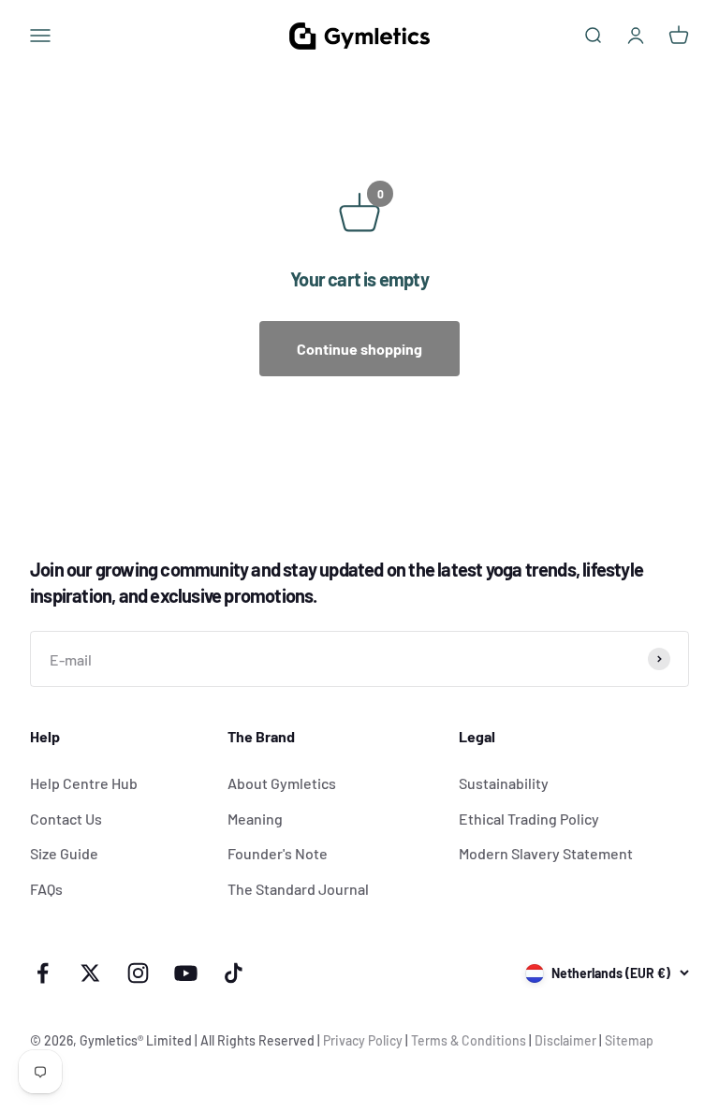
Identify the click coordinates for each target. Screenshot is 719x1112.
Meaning (255, 818)
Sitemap (629, 1040)
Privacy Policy (363, 1040)
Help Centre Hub (84, 783)
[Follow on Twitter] (90, 973)
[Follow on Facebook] (42, 973)
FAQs (46, 889)
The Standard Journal (298, 889)
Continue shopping (359, 349)
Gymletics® (113, 1040)
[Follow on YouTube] (185, 973)
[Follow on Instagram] (138, 973)
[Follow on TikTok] (233, 973)
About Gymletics (281, 783)
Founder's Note (277, 853)
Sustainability (504, 783)
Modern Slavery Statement (546, 853)
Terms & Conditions (468, 1040)
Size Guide (64, 853)
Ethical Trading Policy (529, 818)
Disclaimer (565, 1040)
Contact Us (66, 818)
